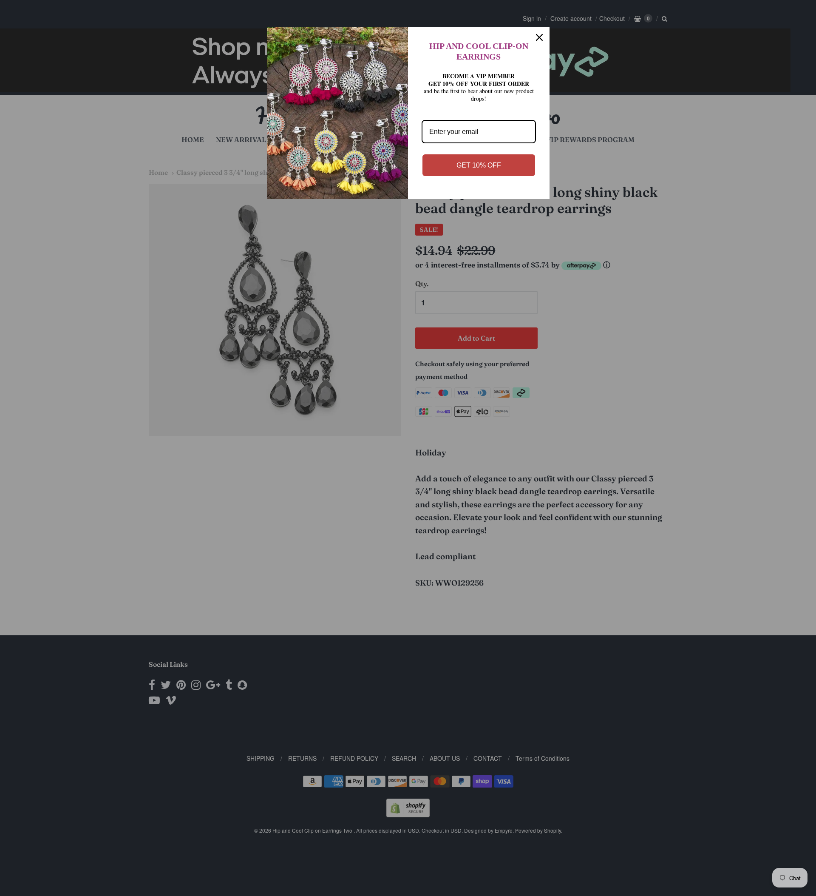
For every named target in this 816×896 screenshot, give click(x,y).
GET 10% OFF (478, 165)
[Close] (539, 37)
